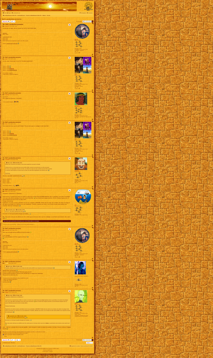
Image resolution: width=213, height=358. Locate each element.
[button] (83, 21)
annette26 (77, 170)
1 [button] (85, 21)
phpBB (43, 348)
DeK (8, 162)
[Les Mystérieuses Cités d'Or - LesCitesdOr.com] (88, 6)
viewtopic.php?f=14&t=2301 (11, 43)
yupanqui (76, 105)
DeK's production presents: (12, 19)
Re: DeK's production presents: (13, 24)
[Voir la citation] (14, 163)
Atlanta (76, 303)
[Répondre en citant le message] (69, 25)
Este (76, 74)
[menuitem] (4, 13)
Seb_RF (76, 39)
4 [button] (90, 21)
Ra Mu (76, 275)
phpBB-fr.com (49, 350)
